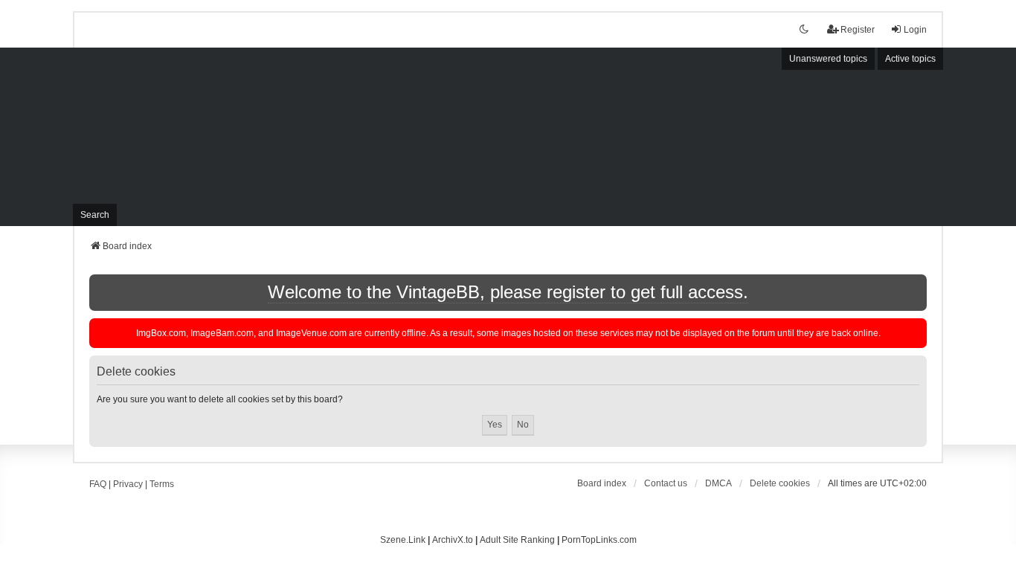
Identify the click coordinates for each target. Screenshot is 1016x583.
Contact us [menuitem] (665, 483)
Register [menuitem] (857, 30)
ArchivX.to (452, 540)
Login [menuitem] (915, 30)
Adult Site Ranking (517, 540)
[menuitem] (718, 483)
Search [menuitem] (94, 215)
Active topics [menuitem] (910, 59)
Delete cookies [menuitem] (780, 483)
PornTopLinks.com (599, 540)
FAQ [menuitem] (97, 484)
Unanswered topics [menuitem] (828, 59)
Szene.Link (402, 540)
